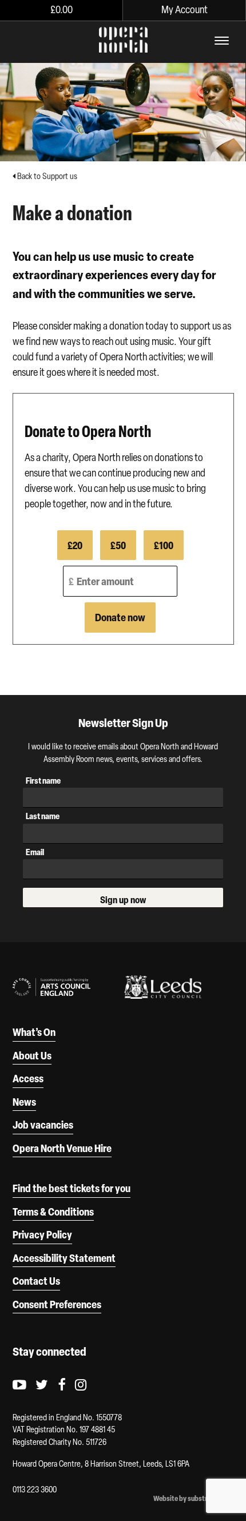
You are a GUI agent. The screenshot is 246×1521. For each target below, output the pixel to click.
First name (43, 780)
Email (35, 852)
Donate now (120, 617)
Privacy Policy (42, 1234)
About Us (32, 1055)
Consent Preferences (57, 1304)
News (24, 1102)
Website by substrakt (185, 1498)
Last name (42, 816)
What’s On (34, 1032)
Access (28, 1078)
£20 (75, 545)
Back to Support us (46, 175)
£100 (163, 545)
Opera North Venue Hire (62, 1148)
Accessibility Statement (64, 1258)
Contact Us (36, 1281)
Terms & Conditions (53, 1211)
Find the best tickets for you (71, 1188)
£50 (118, 545)
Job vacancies (43, 1124)
